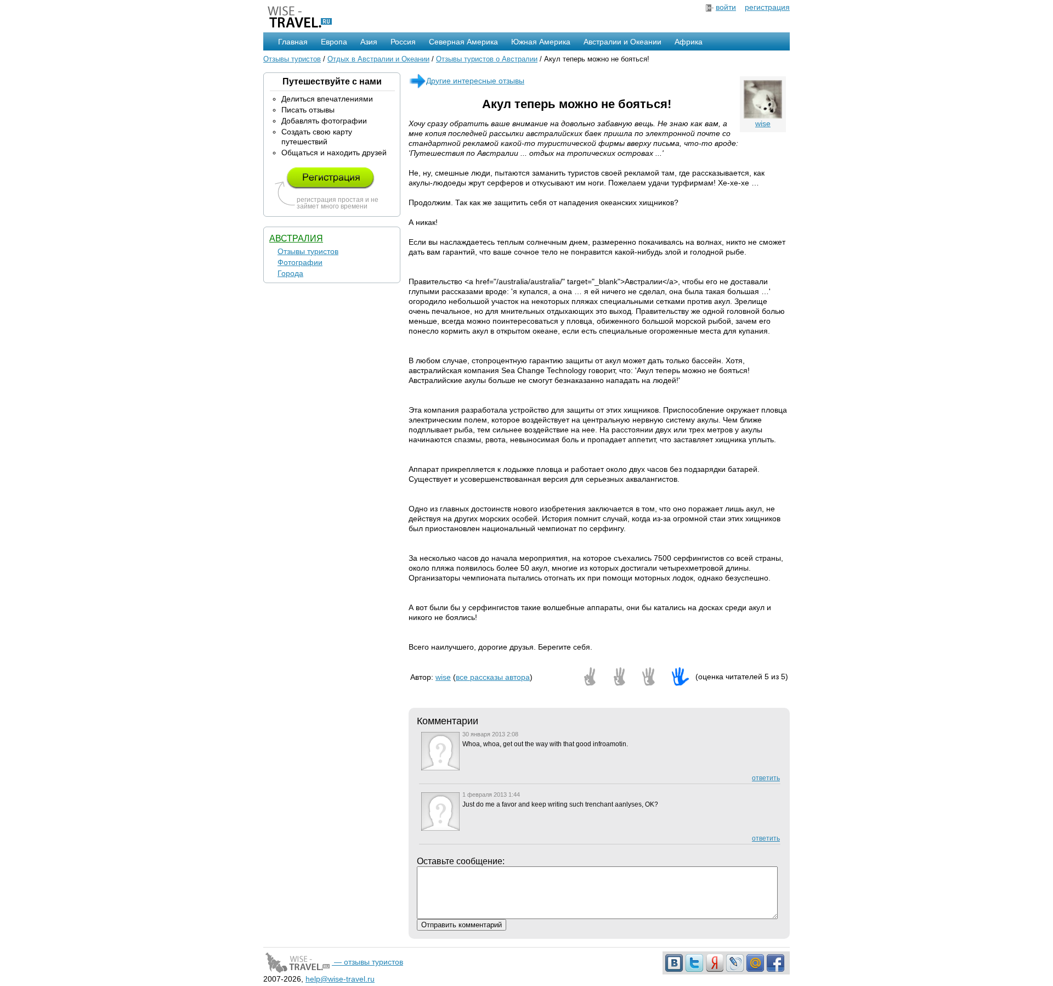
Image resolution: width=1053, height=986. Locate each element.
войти (726, 7)
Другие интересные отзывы (475, 80)
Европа (334, 41)
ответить (766, 778)
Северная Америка (463, 41)
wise (763, 123)
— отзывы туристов (367, 961)
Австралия (296, 238)
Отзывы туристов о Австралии (486, 59)
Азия (368, 41)
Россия (403, 41)
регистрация (767, 7)
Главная (293, 41)
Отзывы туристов (292, 59)
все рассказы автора (493, 677)
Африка (689, 41)
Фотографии (300, 262)
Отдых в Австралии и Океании (378, 59)
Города (290, 273)
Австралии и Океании (622, 41)
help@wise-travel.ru (340, 978)
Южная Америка (540, 41)
